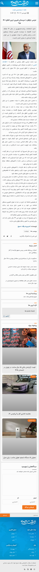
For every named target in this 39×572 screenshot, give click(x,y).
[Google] (28, 569)
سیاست (26, 231)
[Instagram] (34, 569)
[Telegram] (31, 569)
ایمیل (34, 498)
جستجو (5, 515)
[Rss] (24, 569)
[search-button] (2, 3)
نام (18, 498)
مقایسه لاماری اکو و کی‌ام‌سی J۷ (19, 413)
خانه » (24, 10)
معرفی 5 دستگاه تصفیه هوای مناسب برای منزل (19, 457)
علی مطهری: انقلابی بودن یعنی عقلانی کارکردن (23, 275)
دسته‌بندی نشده (17, 10)
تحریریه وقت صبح (24, 226)
